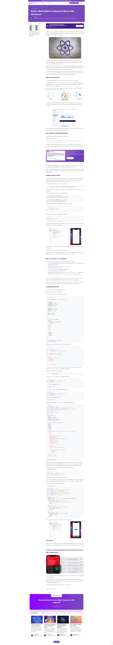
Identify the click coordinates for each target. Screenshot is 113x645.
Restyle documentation (53, 138)
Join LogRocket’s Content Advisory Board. (69, 272)
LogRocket (49, 550)
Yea (3, 642)
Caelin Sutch (36, 17)
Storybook (48, 88)
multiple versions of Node (58, 267)
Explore (49, 270)
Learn (49, 263)
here (70, 181)
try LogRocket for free (69, 584)
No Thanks (8, 642)
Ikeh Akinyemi (62, 634)
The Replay (59, 261)
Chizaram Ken (36, 634)
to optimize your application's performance (62, 266)
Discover (49, 269)
